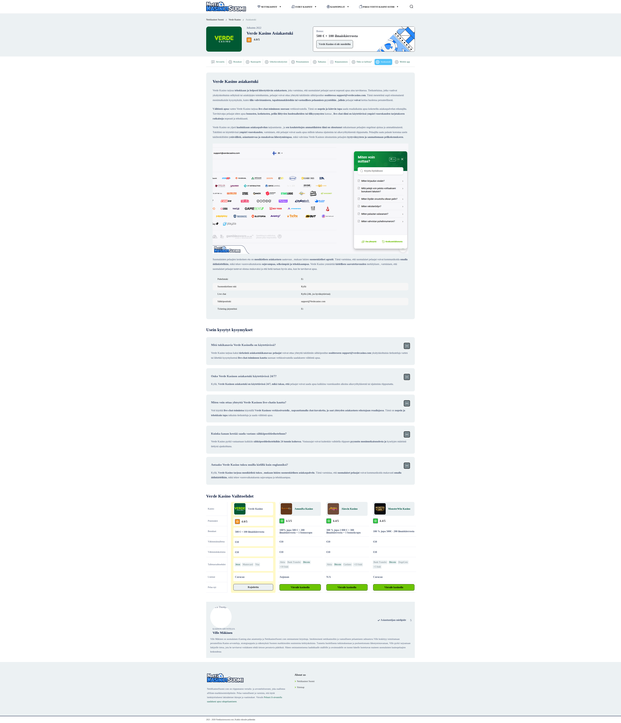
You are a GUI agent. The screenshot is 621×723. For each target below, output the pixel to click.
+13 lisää (358, 564)
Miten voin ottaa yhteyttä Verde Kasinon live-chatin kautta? (248, 402)
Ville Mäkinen (222, 632)
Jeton (237, 564)
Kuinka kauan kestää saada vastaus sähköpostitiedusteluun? (249, 433)
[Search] (411, 6)
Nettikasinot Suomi (306, 681)
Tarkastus (321, 62)
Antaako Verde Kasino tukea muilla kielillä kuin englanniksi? (249, 464)
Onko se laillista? (364, 62)
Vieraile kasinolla (300, 587)
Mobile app (404, 62)
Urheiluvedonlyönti (278, 62)
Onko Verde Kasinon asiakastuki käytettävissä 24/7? (244, 376)
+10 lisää (284, 567)
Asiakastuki (385, 62)
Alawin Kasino (349, 509)
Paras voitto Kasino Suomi (378, 7)
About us (300, 674)
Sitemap (300, 687)
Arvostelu (220, 62)
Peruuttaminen (302, 62)
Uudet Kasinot (304, 7)
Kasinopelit (337, 7)
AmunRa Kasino (303, 509)
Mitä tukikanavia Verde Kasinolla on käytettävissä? (243, 345)
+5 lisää (377, 567)
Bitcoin (306, 562)
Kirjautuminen (341, 62)
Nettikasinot (269, 7)
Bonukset (237, 62)
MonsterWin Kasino (399, 509)
